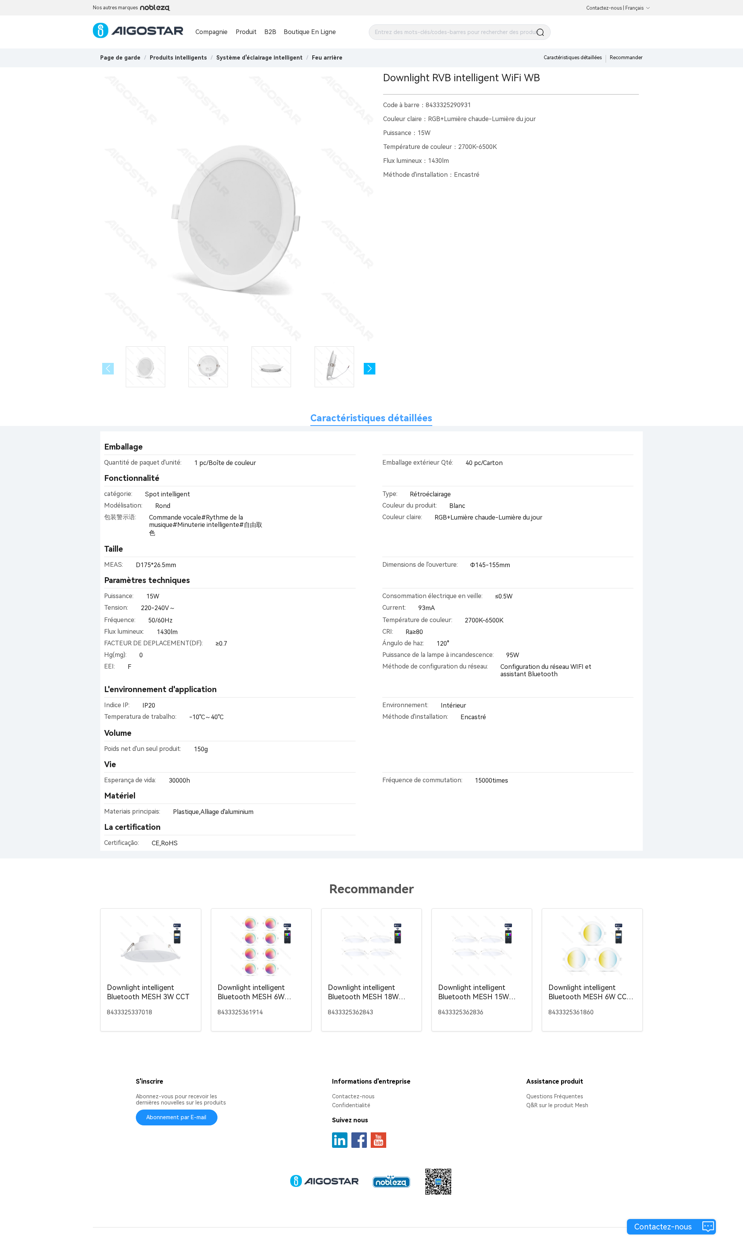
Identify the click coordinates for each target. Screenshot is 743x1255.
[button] (369, 368)
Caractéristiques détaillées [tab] (371, 418)
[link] (178, 58)
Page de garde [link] (120, 58)
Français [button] (634, 8)
